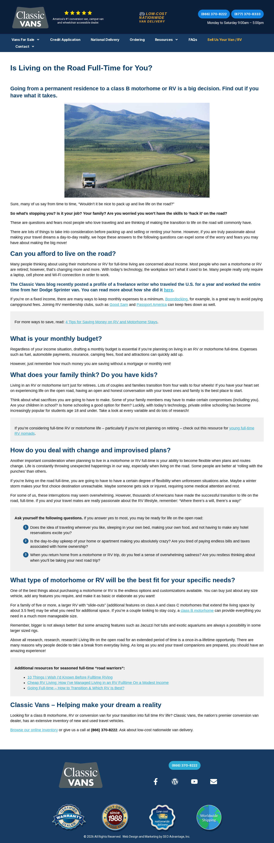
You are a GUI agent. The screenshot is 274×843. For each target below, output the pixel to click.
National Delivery (105, 39)
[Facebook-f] (155, 781)
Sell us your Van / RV (224, 39)
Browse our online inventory (34, 730)
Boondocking (176, 299)
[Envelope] (213, 781)
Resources (164, 39)
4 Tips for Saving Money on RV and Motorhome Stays (111, 322)
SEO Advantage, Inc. (176, 836)
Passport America (152, 304)
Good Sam (119, 304)
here (168, 289)
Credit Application (65, 39)
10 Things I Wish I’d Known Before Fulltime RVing (70, 677)
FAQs (193, 39)
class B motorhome (197, 610)
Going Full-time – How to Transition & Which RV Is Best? (75, 688)
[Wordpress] (174, 781)
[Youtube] (194, 781)
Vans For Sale (23, 39)
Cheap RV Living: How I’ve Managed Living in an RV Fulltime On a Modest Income (98, 683)
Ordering (137, 39)
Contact (22, 46)
